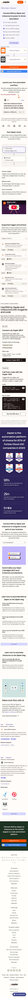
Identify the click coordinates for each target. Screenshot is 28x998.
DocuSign (14, 895)
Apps (2, 724)
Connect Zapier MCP (13, 360)
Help (14, 739)
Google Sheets (14, 893)
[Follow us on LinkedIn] (11, 970)
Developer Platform (14, 975)
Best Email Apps (14, 952)
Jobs (25, 975)
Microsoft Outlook (14, 917)
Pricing (3, 975)
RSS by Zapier (5, 8)
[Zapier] (6, 2)
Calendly (14, 912)
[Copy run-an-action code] (23, 399)
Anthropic (13, 712)
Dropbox (14, 890)
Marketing (14, 940)
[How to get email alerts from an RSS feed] (14, 621)
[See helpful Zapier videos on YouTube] (17, 970)
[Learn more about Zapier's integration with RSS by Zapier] (2, 729)
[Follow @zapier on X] (14, 970)
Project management (14, 930)
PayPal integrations (14, 878)
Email (14, 935)
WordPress (14, 898)
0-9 (2, 857)
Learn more (6, 739)
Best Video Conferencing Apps (14, 949)
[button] (14, 71)
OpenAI (7, 712)
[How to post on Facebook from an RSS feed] (14, 634)
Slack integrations (14, 871)
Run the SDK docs (13, 414)
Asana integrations (14, 881)
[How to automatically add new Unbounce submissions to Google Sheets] (14, 664)
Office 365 (14, 900)
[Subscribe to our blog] (20, 970)
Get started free (14, 67)
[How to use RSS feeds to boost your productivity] (14, 607)
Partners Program (14, 980)
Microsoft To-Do (14, 915)
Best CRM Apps (14, 954)
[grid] (8, 148)
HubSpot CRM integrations (14, 876)
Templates (12, 977)
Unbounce (13, 8)
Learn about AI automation (9, 716)
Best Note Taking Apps (14, 957)
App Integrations (20, 977)
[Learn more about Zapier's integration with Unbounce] (2, 762)
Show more (14, 883)
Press (21, 975)
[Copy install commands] (23, 388)
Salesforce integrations (14, 873)
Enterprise (6, 977)
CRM (14, 937)
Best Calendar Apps (14, 959)
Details (22, 100)
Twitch (14, 910)
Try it (20, 112)
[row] (8, 148)
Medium (14, 920)
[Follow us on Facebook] (8, 970)
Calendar (14, 932)
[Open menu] (25, 2)
